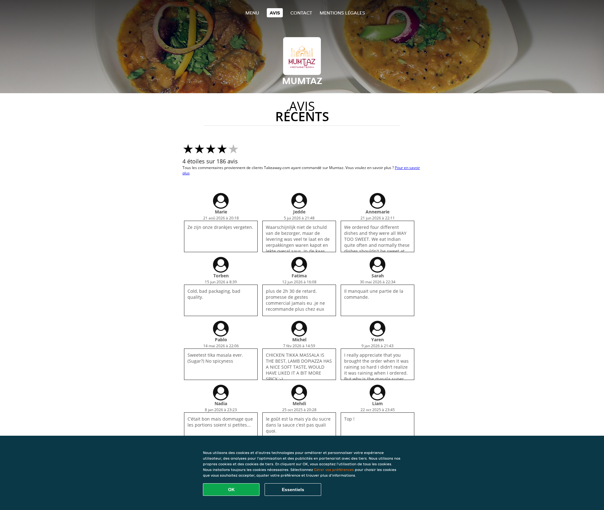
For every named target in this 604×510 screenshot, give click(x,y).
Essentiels (293, 489)
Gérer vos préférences (334, 469)
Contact (301, 12)
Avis (275, 12)
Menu (252, 12)
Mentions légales (342, 12)
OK (231, 489)
